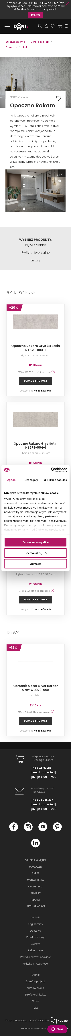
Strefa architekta (35, 994)
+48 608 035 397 (42, 800)
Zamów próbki (35, 988)
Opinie (35, 975)
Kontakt (35, 917)
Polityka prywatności (35, 963)
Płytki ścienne (35, 245)
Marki (35, 900)
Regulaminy (35, 924)
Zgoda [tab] (11, 479)
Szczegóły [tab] (31, 479)
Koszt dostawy (35, 937)
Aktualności (35, 906)
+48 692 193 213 (41, 768)
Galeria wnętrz (35, 860)
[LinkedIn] (35, 846)
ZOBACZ (35, 14)
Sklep (35, 873)
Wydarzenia (35, 880)
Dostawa (35, 930)
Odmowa (35, 563)
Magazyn (35, 867)
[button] (54, 173)
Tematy (35, 893)
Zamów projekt (35, 981)
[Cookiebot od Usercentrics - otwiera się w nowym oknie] (51, 469)
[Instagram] (28, 830)
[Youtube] (42, 830)
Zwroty (35, 944)
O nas (35, 1001)
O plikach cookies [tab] (55, 479)
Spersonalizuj (33, 553)
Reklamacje (35, 950)
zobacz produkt (35, 380)
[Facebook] (13, 830)
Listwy (35, 260)
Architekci (35, 886)
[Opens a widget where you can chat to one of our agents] (57, 1029)
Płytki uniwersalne (35, 253)
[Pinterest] (57, 830)
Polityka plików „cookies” (35, 957)
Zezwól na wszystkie (35, 542)
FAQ (35, 1008)
